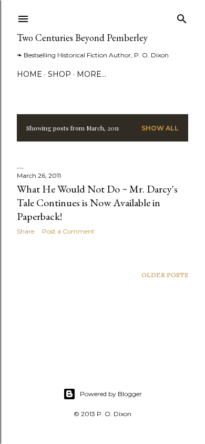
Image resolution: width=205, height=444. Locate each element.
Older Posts (164, 275)
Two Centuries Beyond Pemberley (82, 38)
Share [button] (25, 231)
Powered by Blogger (111, 394)
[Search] (182, 16)
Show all (160, 128)
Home (29, 74)
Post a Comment (68, 231)
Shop (59, 74)
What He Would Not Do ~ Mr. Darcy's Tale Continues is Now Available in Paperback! (97, 202)
